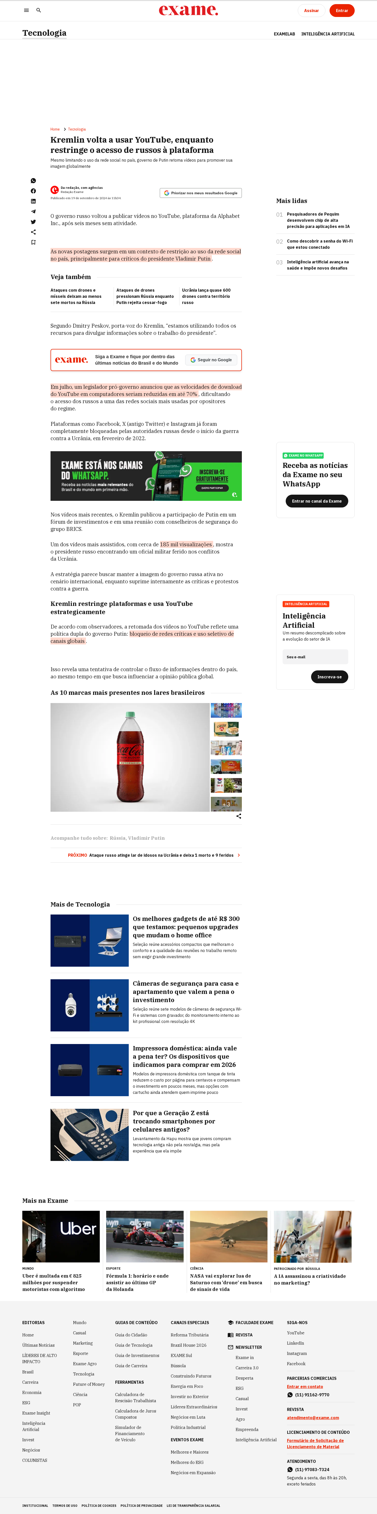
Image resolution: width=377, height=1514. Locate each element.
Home (55, 129)
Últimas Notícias (38, 1345)
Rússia (118, 838)
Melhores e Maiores (190, 1452)
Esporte (80, 1353)
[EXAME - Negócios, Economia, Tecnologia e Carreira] (188, 10)
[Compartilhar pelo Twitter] (33, 222)
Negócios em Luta (188, 1417)
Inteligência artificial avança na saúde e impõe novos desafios (318, 265)
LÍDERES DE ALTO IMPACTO (39, 1358)
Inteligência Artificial (33, 1426)
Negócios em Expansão (193, 1472)
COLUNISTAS (34, 1460)
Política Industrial (188, 1427)
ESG (26, 1402)
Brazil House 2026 (189, 1345)
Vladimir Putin (146, 838)
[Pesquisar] (39, 10)
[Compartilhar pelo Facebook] (33, 191)
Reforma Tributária (190, 1334)
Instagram (297, 1353)
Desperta (244, 1378)
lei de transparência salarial (193, 1506)
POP (77, 1404)
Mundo (79, 1322)
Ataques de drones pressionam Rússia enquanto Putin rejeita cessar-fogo (145, 296)
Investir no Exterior (190, 1396)
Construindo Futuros (191, 1376)
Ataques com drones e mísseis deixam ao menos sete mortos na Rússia (76, 296)
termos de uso (64, 1506)
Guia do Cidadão (131, 1334)
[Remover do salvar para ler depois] (33, 242)
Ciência (80, 1394)
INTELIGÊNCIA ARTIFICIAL (328, 33)
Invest (28, 1439)
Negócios (31, 1450)
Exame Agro (85, 1363)
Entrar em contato (305, 1386)
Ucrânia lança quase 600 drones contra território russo (206, 296)
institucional (35, 1506)
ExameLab (284, 33)
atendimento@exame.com (313, 1417)
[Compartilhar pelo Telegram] (33, 211)
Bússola (312, 1269)
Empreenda (247, 1429)
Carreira (30, 1382)
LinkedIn (295, 1343)
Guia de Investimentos (137, 1355)
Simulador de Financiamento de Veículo (130, 1433)
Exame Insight (36, 1413)
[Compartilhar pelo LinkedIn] (33, 201)
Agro (240, 1419)
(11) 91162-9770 (312, 1394)
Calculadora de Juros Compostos (135, 1414)
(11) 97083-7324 (312, 1469)
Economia (32, 1392)
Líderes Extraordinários (194, 1406)
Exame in (245, 1357)
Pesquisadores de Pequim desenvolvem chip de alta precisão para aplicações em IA (318, 220)
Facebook (296, 1363)
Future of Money (89, 1384)
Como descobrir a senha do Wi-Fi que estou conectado (320, 244)
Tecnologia (44, 32)
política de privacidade (142, 1506)
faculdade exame (254, 1322)
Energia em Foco (187, 1386)
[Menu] (26, 10)
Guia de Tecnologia (134, 1345)
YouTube (295, 1332)
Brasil (28, 1371)
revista (244, 1334)
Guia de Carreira (131, 1365)
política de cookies (99, 1506)
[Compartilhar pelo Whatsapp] (33, 181)
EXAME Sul (181, 1355)
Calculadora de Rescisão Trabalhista (135, 1397)
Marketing (83, 1343)
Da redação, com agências (82, 188)
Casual (79, 1332)
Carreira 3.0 (247, 1367)
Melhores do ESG (187, 1462)
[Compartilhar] (239, 816)
